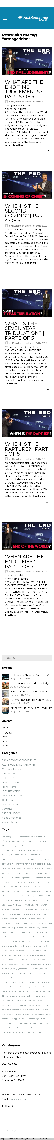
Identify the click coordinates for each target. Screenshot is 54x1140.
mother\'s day (34, 982)
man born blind (41, 973)
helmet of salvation (27, 960)
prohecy (26, 991)
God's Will (11, 868)
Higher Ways (9, 787)
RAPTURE (6, 891)
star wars (17, 1014)
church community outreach (13, 946)
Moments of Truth (12, 795)
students (26, 1014)
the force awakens (37, 1014)
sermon (13, 1005)
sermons (5, 1005)
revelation (22, 996)
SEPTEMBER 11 (17, 891)
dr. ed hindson (7, 955)
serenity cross (22, 1000)
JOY (14, 882)
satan (13, 1000)
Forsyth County (36, 859)
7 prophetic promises (25, 837)
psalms (8, 996)
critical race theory (17, 950)
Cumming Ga (7, 855)
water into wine (45, 1023)
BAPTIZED (32, 841)
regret (14, 996)
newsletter (19, 987)
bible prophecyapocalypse (17, 928)
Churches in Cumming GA (16, 850)
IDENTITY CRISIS (11, 791)
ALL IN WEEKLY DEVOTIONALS (19, 764)
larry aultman (13, 973)
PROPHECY (28, 887)
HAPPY (9, 873)
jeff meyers (23, 969)
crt (27, 950)
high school (40, 960)
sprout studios (7, 1014)
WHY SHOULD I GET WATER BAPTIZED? (28, 909)
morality (12, 982)
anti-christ (31, 919)
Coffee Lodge (9, 1130)
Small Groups (15, 896)
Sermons (7, 809)
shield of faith (41, 1005)
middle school (22, 978)
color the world (31, 946)
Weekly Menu (18, 1099)
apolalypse (6, 923)
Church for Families (25, 846)
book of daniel (15, 932)
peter (20, 991)
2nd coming (6, 837)
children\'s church (28, 941)
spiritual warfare (42, 1010)
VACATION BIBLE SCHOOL (39, 900)
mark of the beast (9, 978)
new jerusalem (7, 987)
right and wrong (33, 996)
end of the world (30, 955)
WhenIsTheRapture (15, 914)
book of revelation (28, 932)
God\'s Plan (20, 868)
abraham (13, 919)
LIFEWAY (10, 887)
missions (39, 978)
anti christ (22, 919)
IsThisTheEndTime (43, 878)
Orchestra (7, 800)
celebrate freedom (33, 937)
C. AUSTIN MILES (44, 841)
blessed (44, 928)
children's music (15, 941)
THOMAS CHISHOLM (19, 900)
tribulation (18, 1023)
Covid (41, 850)
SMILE (27, 891)
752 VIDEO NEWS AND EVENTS (19, 760)
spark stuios (16, 1010)
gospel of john (14, 960)
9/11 (3, 841)
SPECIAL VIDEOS (11, 813)
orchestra (42, 987)
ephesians (41, 955)
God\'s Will (30, 868)
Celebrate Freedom (12, 769)
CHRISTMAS (8, 773)
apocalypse (41, 919)
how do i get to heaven (16, 964)
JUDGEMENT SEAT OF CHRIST (30, 882)
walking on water (30, 1023)
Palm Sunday (39, 887)
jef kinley (14, 969)
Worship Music (10, 822)
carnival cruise (19, 937)
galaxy (4, 960)
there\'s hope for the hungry (29, 1019)
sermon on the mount (36, 1000)
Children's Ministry (9, 846)
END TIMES (8, 778)
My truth (18, 887)
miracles (32, 978)
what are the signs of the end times (15, 1028)
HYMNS (25, 873)
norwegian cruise (30, 987)
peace (4, 991)
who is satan (37, 1032)
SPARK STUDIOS (37, 891)
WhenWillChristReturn (33, 914)
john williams (33, 969)
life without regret (27, 973)
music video (45, 982)
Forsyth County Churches (19, 859)
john (41, 969)
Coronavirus (33, 850)
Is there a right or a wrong (24, 878)
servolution (21, 1005)
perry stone (12, 991)
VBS (3, 905)
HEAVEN (17, 873)
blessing (5, 932)
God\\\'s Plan (40, 868)
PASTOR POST (10, 804)
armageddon (17, 923)
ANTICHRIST (11, 841)
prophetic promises (38, 991)
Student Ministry (28, 896)
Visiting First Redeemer (15, 905)
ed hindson (18, 955)
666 (14, 837)
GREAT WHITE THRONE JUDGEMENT (30, 864)
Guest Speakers (10, 782)
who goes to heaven (23, 1032)
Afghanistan (21, 841)
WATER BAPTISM (32, 905)
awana (25, 923)
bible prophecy (34, 928)
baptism (33, 923)
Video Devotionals (11, 817)
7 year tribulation (40, 837)
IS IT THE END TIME (36, 873)
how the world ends (33, 964)
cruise (31, 950)
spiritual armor (28, 1010)
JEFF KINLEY (7, 882)
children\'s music (43, 941)
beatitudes (42, 923)
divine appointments (43, 950)
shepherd (30, 1005)
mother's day (22, 982)
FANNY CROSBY (31, 855)
